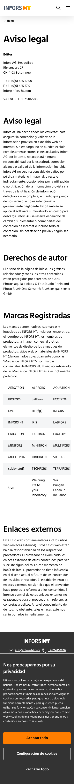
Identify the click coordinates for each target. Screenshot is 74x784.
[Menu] (68, 7)
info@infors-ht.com (17, 91)
